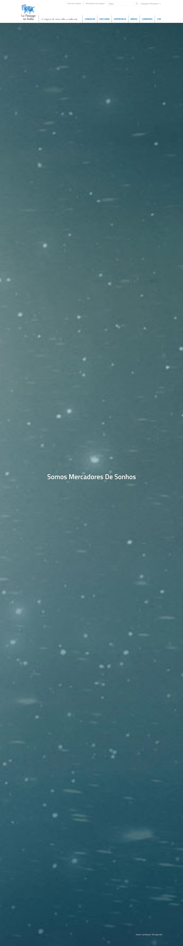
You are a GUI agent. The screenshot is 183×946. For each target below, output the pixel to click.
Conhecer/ (146, 934)
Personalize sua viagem (95, 4)
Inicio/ (138, 934)
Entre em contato (74, 4)
